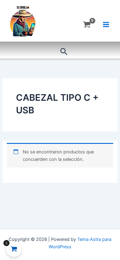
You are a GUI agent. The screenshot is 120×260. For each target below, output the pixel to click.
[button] (64, 52)
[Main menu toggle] (106, 24)
